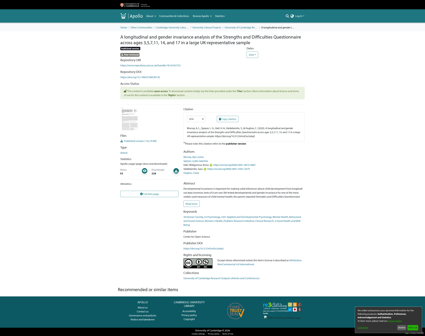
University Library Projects (206, 27)
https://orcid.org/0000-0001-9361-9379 (228, 168)
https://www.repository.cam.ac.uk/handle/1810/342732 (150, 65)
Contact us (142, 311)
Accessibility (189, 311)
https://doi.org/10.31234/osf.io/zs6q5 (203, 248)
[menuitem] (151, 16)
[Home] (135, 4)
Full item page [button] (151, 194)
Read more (192, 203)
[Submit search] (287, 16)
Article (124, 152)
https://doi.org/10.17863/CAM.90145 (140, 77)
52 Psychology (212, 217)
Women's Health (214, 221)
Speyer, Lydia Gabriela (195, 161)
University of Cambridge (208, 330)
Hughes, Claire (191, 172)
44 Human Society (193, 217)
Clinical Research (264, 221)
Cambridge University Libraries (172, 27)
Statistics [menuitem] (220, 16)
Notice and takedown (143, 319)
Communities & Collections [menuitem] (174, 16)
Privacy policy (189, 315)
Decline (401, 327)
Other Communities (141, 27)
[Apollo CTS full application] (235, 320)
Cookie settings (198, 334)
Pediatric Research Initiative (239, 221)
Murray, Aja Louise (193, 157)
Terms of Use (227, 334)
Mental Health (280, 217)
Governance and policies (142, 315)
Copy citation (228, 119)
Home (124, 27)
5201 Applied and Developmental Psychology (246, 217)
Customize (363, 327)
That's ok (412, 327)
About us (143, 307)
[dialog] (388, 320)
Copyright (189, 319)
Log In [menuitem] (298, 16)
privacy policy (394, 320)
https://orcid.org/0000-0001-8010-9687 (234, 165)
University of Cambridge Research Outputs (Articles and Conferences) (241, 27)
